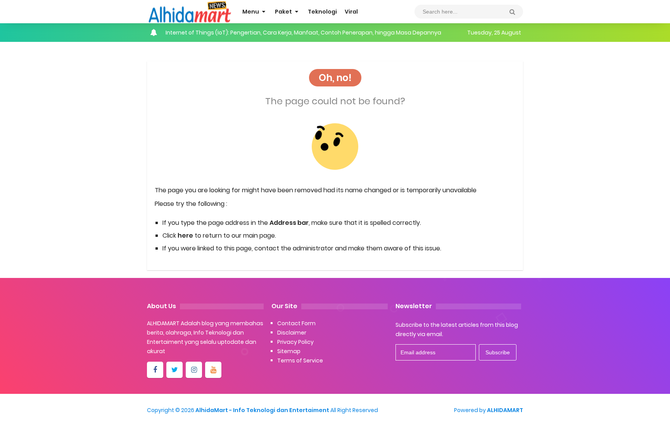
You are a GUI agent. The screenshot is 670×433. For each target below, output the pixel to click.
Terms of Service (300, 360)
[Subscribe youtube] (213, 370)
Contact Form (296, 323)
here (185, 235)
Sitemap (288, 351)
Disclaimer (291, 332)
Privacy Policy (295, 342)
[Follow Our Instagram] (194, 370)
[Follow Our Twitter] (174, 370)
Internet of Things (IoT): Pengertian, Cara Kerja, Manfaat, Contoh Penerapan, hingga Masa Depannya (303, 32)
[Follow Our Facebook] (155, 370)
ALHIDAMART (505, 410)
